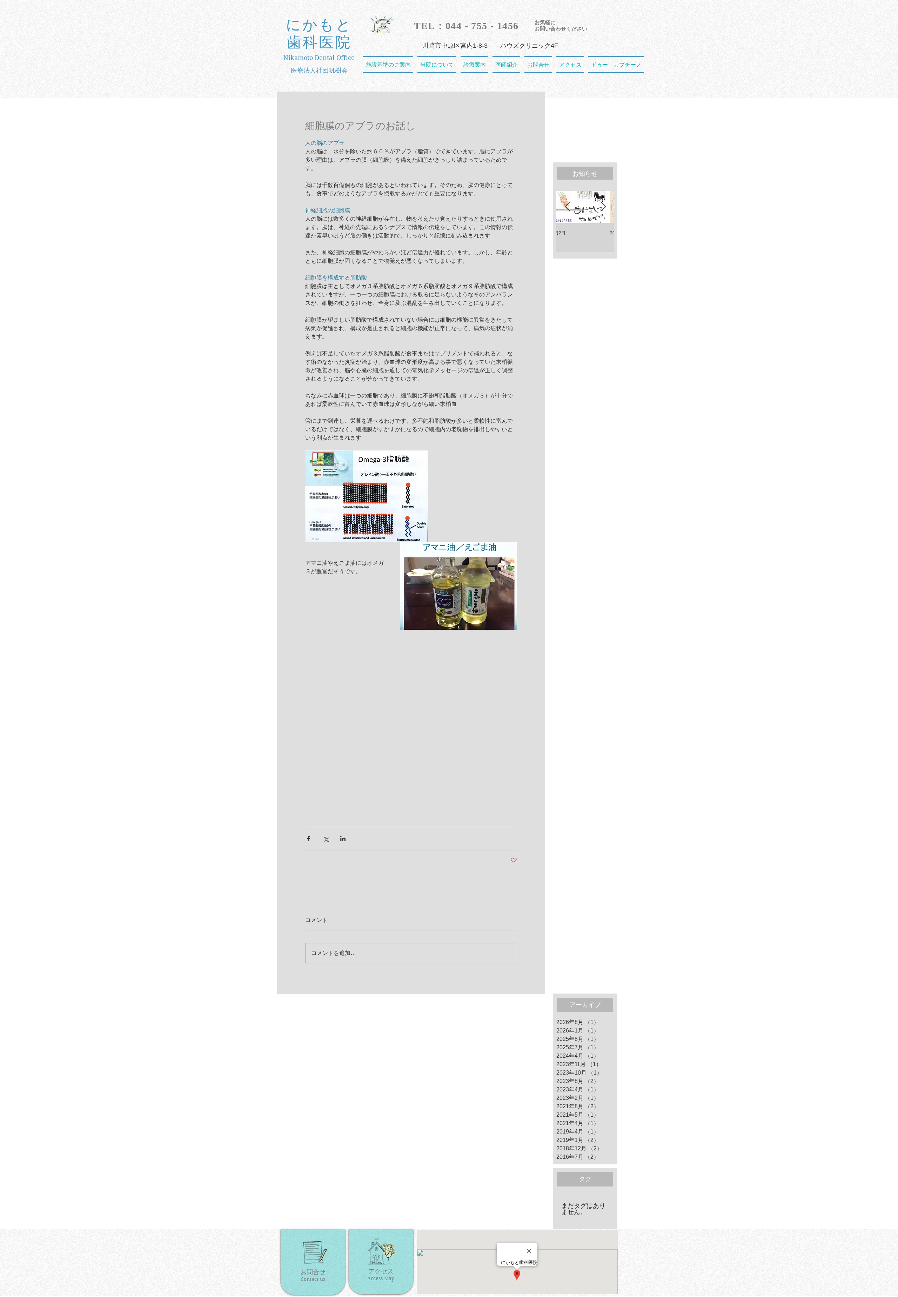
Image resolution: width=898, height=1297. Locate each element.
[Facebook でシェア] (308, 838)
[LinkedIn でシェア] (343, 838)
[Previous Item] (567, 207)
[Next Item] (603, 207)
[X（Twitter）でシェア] (325, 838)
